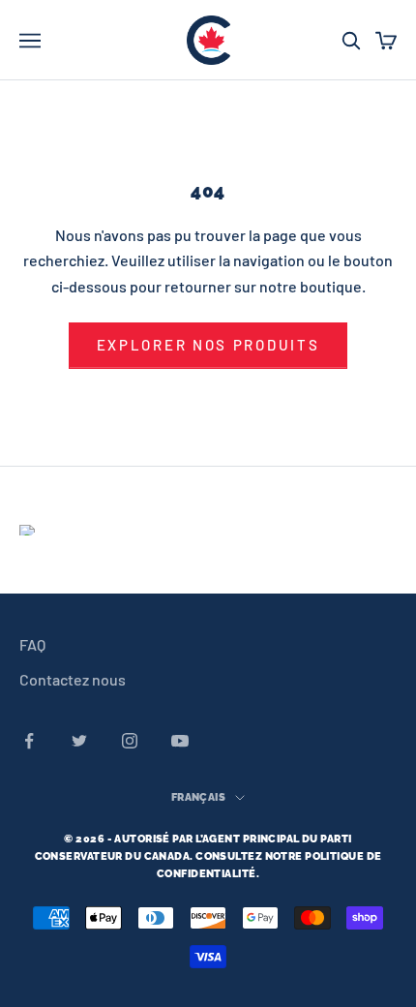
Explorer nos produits (208, 344)
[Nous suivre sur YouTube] (180, 740)
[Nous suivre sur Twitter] (79, 740)
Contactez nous (72, 679)
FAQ (32, 644)
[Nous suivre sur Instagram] (129, 740)
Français (198, 797)
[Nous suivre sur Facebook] (29, 740)
